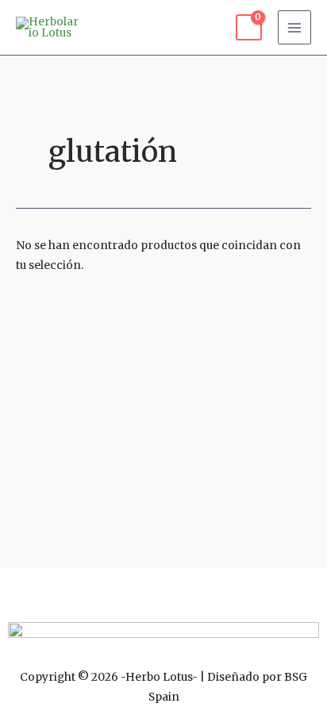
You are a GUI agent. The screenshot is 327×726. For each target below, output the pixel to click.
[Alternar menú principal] (295, 27)
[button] (163, 591)
